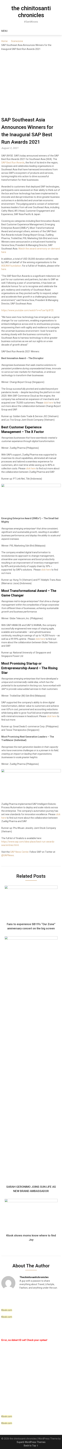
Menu (4, 31)
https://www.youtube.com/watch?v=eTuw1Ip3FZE (27, 310)
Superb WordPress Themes (31, 1442)
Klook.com (6, 1310)
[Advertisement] (31, 83)
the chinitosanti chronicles (31, 12)
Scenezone (17, 41)
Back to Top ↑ (31, 1445)
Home (4, 41)
